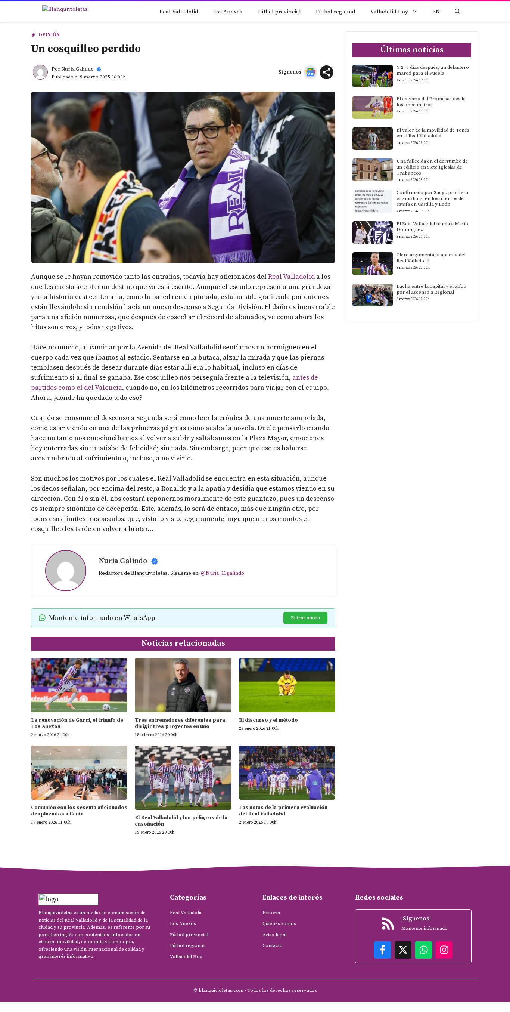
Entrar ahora (305, 618)
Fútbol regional (335, 11)
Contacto (272, 945)
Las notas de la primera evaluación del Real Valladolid (283, 810)
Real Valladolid (178, 11)
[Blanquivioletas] (75, 11)
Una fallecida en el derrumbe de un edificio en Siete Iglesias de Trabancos (432, 167)
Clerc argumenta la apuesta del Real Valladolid (431, 258)
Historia (271, 913)
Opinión (49, 35)
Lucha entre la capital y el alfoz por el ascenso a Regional (431, 289)
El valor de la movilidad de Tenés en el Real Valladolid (433, 133)
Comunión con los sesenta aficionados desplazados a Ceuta (79, 810)
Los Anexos (227, 11)
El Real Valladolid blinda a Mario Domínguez (432, 227)
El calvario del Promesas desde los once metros (431, 102)
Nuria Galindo (78, 69)
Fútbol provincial (279, 11)
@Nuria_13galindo (222, 573)
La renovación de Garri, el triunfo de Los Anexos (77, 723)
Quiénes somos (279, 923)
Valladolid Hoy (389, 11)
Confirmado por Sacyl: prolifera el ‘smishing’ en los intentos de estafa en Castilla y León (432, 198)
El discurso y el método (268, 720)
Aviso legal (274, 935)
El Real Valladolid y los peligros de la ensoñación (181, 820)
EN (436, 11)
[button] (457, 11)
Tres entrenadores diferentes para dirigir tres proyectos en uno (180, 723)
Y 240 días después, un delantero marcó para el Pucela (433, 70)
